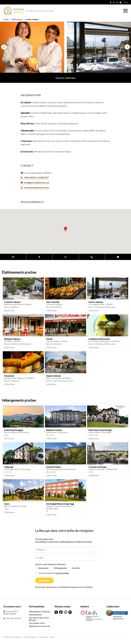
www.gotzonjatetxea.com (36, 187)
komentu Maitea (53, 467)
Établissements (17, 19)
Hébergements (60, 568)
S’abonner (44, 580)
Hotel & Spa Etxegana (13, 430)
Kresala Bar (9, 376)
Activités (76, 568)
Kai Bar (49, 339)
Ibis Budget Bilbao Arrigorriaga (60, 504)
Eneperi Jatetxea (53, 376)
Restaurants (43, 568)
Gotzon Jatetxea (95, 302)
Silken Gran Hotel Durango (100, 430)
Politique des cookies (47, 637)
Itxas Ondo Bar (52, 302)
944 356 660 (15, 618)
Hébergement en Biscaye (39, 611)
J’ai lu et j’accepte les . (53, 573)
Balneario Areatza (54, 430)
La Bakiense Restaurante (99, 339)
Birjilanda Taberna (12, 339)
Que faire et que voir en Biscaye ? (39, 619)
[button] (3, 47)
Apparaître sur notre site (39, 626)
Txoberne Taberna (12, 302)
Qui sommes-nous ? (37, 623)
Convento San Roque (97, 467)
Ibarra (7, 504)
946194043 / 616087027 (36, 177)
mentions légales (62, 573)
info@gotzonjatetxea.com (36, 182)
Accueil (6, 19)
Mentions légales (30, 637)
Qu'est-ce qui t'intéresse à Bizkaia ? (50, 564)
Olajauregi (8, 467)
